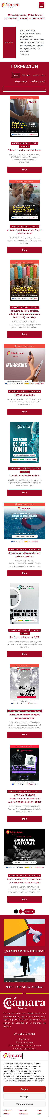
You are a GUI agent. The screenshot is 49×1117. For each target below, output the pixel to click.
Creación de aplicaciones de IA (24, 475)
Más (24, 169)
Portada (34, 143)
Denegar (24, 1096)
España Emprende (15, 711)
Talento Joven (34, 391)
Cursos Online (15, 468)
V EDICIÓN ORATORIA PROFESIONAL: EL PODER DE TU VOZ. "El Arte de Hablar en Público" (25, 798)
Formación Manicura (24, 395)
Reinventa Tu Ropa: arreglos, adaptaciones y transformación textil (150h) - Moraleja (24, 314)
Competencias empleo (20, 143)
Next (27, 911)
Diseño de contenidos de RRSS (24, 637)
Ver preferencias (24, 1104)
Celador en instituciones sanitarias (24, 150)
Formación (15, 226)
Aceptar (25, 1089)
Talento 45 (24, 146)
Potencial (24, 472)
